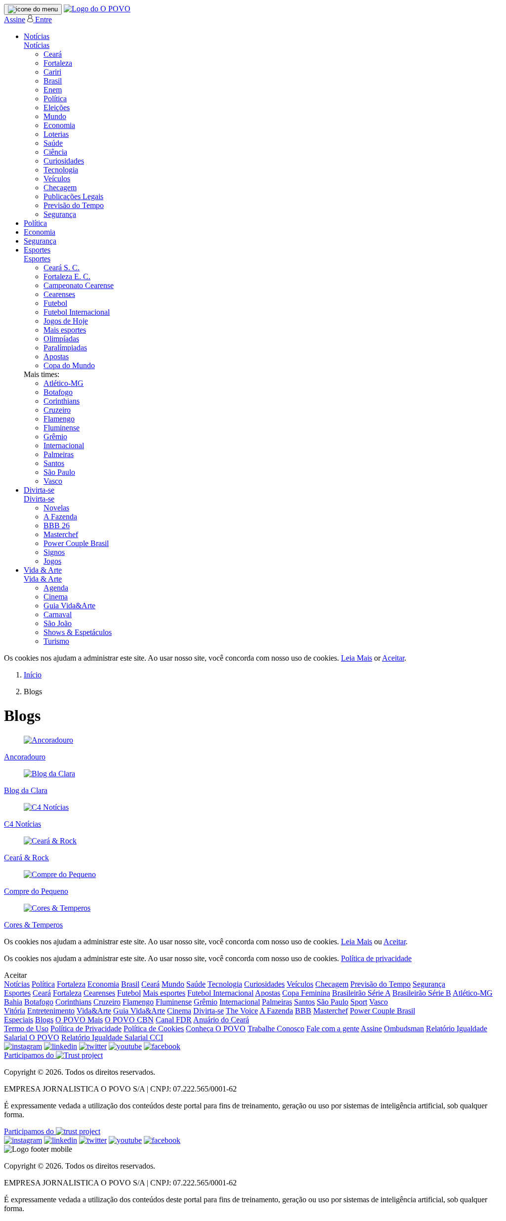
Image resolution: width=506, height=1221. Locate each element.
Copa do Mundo (69, 365)
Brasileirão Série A (361, 993)
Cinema (55, 596)
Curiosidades (63, 161)
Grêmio (55, 436)
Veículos (56, 178)
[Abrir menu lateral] (33, 9)
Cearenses (59, 294)
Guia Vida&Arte (69, 605)
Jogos (52, 561)
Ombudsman (404, 1028)
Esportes (37, 250)
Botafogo (58, 392)
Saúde (53, 143)
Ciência (55, 152)
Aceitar (393, 658)
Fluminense (61, 427)
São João (57, 623)
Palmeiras (58, 454)
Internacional (63, 445)
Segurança (59, 214)
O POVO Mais (79, 1019)
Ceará (52, 54)
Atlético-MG (63, 383)
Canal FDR (174, 1019)
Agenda (55, 588)
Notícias (36, 36)
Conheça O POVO (216, 1028)
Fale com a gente (332, 1028)
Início (33, 675)
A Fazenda (60, 516)
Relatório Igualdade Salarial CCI (112, 1037)
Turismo (56, 641)
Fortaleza (57, 63)
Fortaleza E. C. (66, 276)
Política (55, 98)
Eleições (56, 107)
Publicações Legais (73, 196)
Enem (52, 89)
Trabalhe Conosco (276, 1028)
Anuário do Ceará (221, 1019)
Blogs (44, 1019)
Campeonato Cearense (78, 285)
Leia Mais (356, 658)
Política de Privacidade (86, 1028)
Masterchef (60, 534)
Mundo (54, 116)
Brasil (52, 81)
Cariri (52, 72)
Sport (358, 1002)
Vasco (52, 481)
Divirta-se (39, 490)
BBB (303, 1011)
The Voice (242, 1011)
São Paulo (59, 472)
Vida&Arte (94, 1011)
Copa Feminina (306, 993)
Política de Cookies (154, 1028)
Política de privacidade (376, 958)
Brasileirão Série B (421, 993)
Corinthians (61, 401)
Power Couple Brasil (76, 543)
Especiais (18, 1019)
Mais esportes (64, 330)
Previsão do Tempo (73, 205)
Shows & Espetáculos (77, 632)
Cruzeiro (57, 410)
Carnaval (57, 614)
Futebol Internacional (76, 312)
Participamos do (30, 1055)
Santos (53, 463)
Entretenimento (51, 1011)
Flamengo (59, 419)
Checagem (60, 187)
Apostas (56, 356)
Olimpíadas (61, 339)
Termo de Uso (26, 1028)
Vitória (14, 1011)
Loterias (56, 134)
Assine (14, 19)
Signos (54, 552)
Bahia (13, 1002)
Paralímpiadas (65, 347)
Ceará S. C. (61, 267)
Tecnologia (60, 170)
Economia (59, 125)
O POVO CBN (129, 1019)
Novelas (56, 508)
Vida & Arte (43, 570)
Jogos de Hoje (65, 321)
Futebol (55, 303)
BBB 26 (56, 525)
